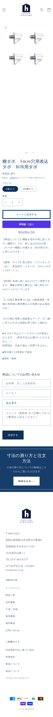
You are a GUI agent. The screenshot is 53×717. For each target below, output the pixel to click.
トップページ (13, 588)
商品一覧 (10, 595)
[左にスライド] (20, 153)
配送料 (13, 178)
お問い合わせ (13, 630)
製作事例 (10, 623)
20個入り (28, 188)
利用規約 (10, 656)
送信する (13, 434)
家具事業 (10, 616)
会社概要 (10, 602)
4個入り (10, 188)
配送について (13, 663)
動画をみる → (26, 480)
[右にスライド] (33, 153)
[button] (4, 9)
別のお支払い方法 (26, 232)
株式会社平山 (29, 709)
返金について (13, 671)
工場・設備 (11, 609)
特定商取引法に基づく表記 (20, 649)
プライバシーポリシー (17, 678)
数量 (4, 196)
